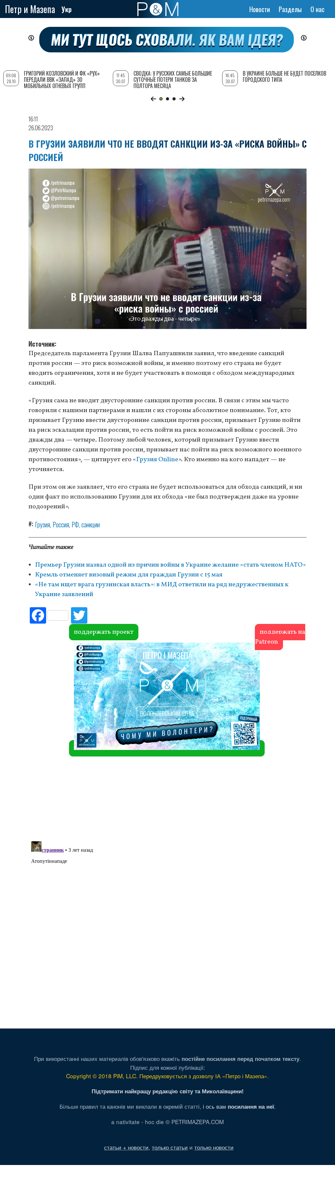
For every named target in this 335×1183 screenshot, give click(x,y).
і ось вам (238, 1106)
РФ (75, 524)
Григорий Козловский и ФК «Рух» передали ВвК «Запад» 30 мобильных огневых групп (62, 79)
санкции (90, 524)
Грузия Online (157, 459)
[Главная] (157, 9)
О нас (317, 9)
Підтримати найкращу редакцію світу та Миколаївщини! (168, 1091)
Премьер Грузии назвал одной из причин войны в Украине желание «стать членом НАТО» (170, 565)
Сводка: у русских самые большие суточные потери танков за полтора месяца (172, 79)
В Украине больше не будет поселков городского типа (284, 76)
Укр (67, 9)
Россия (61, 524)
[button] (153, 99)
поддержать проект (103, 632)
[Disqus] (167, 740)
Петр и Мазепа (30, 9)
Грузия (42, 524)
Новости (259, 9)
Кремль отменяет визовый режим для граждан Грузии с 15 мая (128, 574)
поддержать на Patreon (280, 637)
